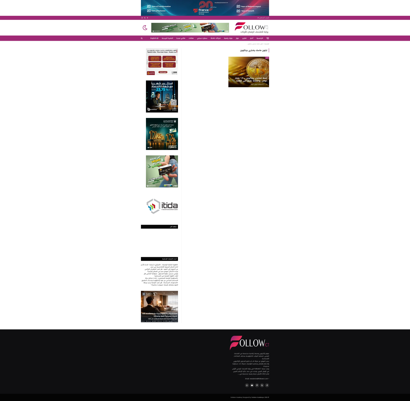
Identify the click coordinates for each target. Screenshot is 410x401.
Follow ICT (261, 84)
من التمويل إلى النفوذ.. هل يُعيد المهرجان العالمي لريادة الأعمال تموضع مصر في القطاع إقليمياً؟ (161, 270)
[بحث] (142, 38)
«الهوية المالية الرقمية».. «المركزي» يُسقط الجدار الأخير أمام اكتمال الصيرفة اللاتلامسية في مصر (159, 265)
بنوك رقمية (228, 38)
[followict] (251, 28)
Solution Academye (257, 397)
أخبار (251, 38)
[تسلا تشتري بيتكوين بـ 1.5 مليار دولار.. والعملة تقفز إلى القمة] (248, 72)
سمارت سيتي (202, 38)
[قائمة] (267, 38)
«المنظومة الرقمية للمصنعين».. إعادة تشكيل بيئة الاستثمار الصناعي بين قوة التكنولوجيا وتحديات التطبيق (159, 279)
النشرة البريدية (167, 38)
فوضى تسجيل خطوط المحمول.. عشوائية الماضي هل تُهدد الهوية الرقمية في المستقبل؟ (161, 274)
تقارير (244, 38)
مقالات (191, 38)
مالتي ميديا (180, 38)
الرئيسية (260, 38)
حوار (237, 38)
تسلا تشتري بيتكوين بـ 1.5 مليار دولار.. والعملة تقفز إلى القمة (251, 79)
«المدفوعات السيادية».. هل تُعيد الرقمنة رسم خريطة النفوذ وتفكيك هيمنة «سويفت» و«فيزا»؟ (161, 283)
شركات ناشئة (215, 38)
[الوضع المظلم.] (145, 27)
